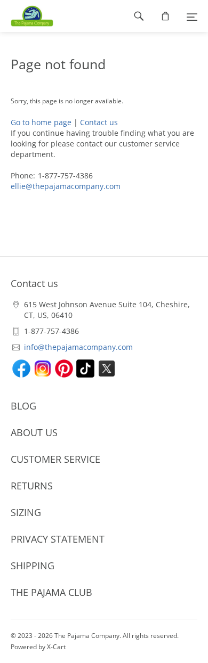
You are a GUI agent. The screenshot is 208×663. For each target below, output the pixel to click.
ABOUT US (34, 432)
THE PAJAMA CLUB (51, 592)
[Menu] (192, 16)
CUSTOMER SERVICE (55, 459)
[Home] (26, 16)
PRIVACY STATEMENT (58, 539)
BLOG (23, 405)
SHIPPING (32, 565)
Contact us (99, 122)
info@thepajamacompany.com (78, 347)
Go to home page (41, 122)
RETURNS (32, 485)
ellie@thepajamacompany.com (66, 186)
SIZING (26, 512)
